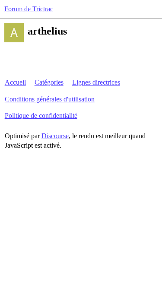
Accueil (15, 82)
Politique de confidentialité (41, 115)
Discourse (55, 135)
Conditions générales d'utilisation (50, 99)
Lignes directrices (96, 82)
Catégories (49, 82)
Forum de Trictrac (28, 9)
